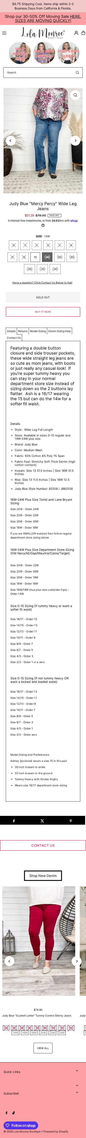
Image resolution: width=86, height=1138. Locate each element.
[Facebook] (6, 1113)
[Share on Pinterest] (70, 820)
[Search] (77, 72)
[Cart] (83, 33)
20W (29, 269)
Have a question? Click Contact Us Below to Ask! (42, 282)
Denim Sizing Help (59, 331)
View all (43, 1048)
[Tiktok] (13, 1113)
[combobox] (43, 72)
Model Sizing (38, 331)
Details (11, 331)
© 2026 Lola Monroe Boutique (22, 1131)
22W (42, 269)
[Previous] (11, 141)
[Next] (75, 141)
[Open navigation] (9, 32)
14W (47, 257)
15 (35, 257)
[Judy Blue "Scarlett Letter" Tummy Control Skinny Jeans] (38, 941)
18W (72, 257)
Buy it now (43, 311)
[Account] (76, 33)
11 (12, 257)
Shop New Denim (43, 876)
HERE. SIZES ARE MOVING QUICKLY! (48, 18)
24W (55, 269)
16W (59, 257)
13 (23, 257)
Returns (23, 331)
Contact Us (14, 337)
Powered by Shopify (55, 1131)
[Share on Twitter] (42, 820)
